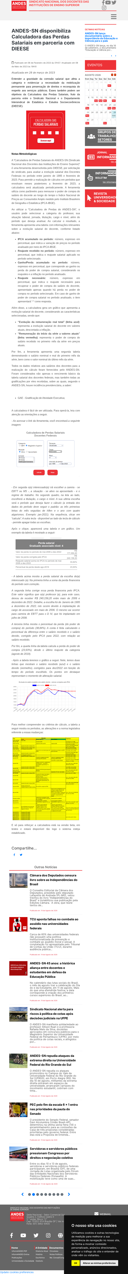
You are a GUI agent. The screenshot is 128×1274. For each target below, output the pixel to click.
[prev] (112, 75)
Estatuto (39, 1261)
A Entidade (41, 1247)
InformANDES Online (20, 1254)
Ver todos (115, 161)
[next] (115, 75)
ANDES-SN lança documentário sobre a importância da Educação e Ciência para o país (101, 37)
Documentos (56, 1247)
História (39, 1254)
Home (14, 1247)
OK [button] (75, 1263)
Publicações (17, 1258)
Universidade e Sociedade (23, 1261)
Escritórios (40, 1258)
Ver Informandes (111, 182)
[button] (111, 56)
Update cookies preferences (17, 1272)
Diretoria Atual (42, 1251)
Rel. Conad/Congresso (59, 1258)
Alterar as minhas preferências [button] (99, 1263)
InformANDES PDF (19, 1251)
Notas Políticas (56, 1254)
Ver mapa (63, 1221)
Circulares (54, 1251)
